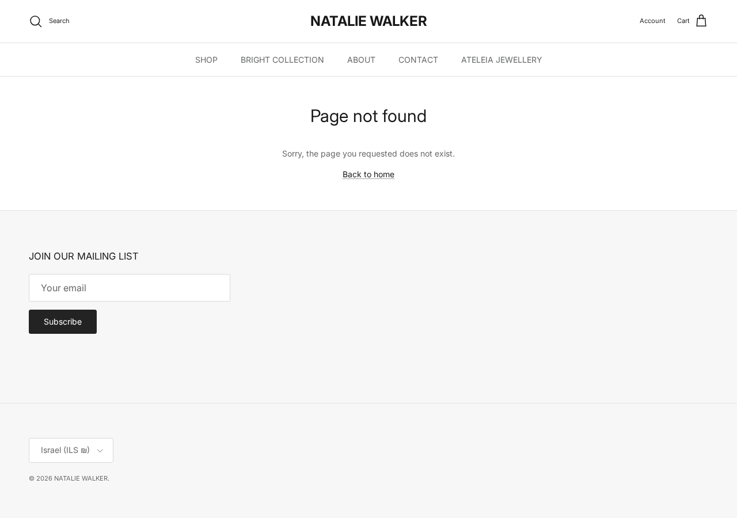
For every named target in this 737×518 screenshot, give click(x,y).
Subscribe (63, 321)
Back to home (368, 174)
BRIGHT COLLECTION (282, 59)
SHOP (206, 59)
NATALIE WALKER (81, 478)
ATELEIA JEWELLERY (501, 59)
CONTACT (418, 59)
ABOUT (361, 59)
